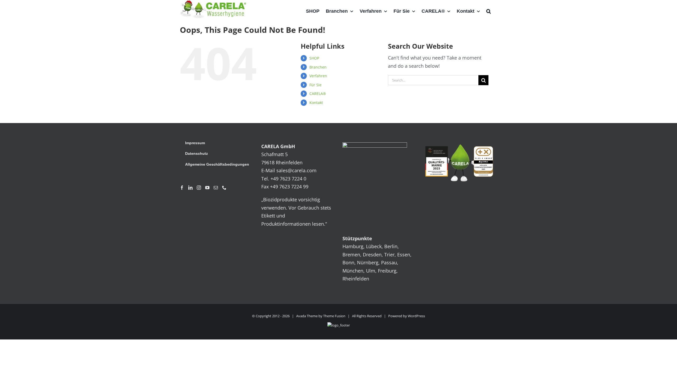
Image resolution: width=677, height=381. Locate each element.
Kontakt (316, 102)
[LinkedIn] (190, 187)
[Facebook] (182, 187)
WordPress (416, 316)
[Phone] (224, 187)
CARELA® (317, 93)
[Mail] (216, 187)
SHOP (314, 58)
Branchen (318, 67)
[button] (488, 11)
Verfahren (318, 75)
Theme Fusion (334, 316)
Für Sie (315, 84)
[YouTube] (207, 187)
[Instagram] (199, 187)
